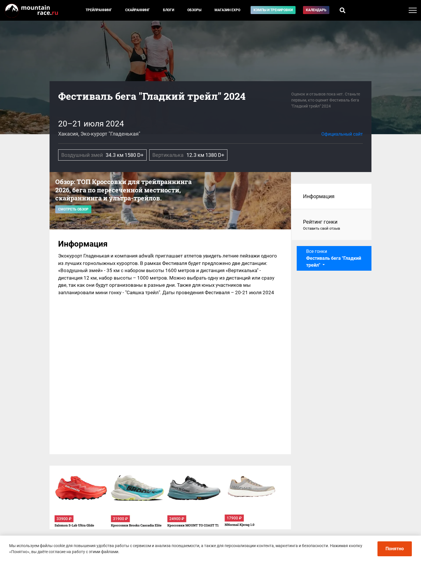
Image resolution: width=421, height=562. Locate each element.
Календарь (316, 10)
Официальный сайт (342, 134)
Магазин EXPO (227, 10)
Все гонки (333, 258)
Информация (319, 196)
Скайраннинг (137, 10)
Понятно (394, 548)
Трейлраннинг (99, 10)
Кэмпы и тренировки (273, 10)
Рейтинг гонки (321, 225)
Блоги (168, 10)
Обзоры (194, 10)
